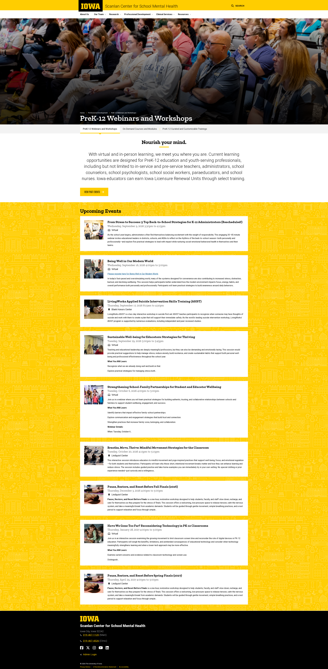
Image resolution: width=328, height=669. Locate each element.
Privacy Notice (85, 667)
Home (82, 113)
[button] (238, 5)
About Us (84, 14)
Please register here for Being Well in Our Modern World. (132, 274)
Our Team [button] (99, 14)
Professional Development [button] (137, 14)
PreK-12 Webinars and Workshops (100, 129)
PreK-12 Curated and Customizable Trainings (185, 129)
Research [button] (114, 14)
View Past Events (92, 191)
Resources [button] (183, 14)
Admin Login (90, 654)
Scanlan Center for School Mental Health (141, 6)
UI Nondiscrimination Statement (104, 667)
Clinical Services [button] (164, 14)
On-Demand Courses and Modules (140, 129)
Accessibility (124, 667)
